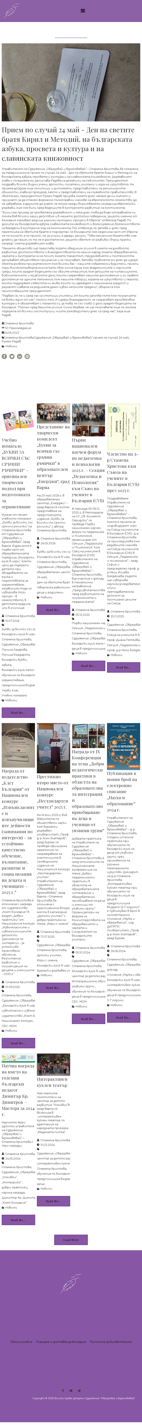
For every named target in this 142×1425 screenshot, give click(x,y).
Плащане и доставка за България (61, 1342)
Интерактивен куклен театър (52, 1082)
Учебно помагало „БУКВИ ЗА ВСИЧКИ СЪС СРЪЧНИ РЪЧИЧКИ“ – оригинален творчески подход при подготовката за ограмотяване (16, 473)
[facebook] (63, 1391)
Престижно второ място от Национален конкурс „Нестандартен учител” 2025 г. (52, 792)
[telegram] (79, 1391)
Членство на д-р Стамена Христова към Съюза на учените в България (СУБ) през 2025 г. (123, 472)
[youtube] (71, 1391)
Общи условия (21, 1342)
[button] (83, 10)
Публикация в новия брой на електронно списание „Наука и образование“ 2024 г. (122, 791)
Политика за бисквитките (111, 1342)
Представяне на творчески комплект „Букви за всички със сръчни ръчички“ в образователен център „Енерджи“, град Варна (53, 457)
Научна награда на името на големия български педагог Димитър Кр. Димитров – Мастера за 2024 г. (18, 1090)
